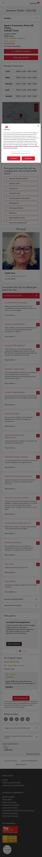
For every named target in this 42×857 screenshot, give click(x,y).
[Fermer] (38, 126)
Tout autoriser (28, 158)
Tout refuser (14, 158)
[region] (21, 143)
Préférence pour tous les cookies (20, 153)
